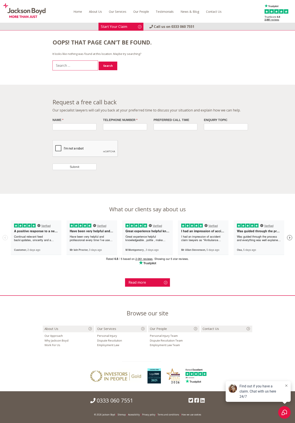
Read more (137, 282)
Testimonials (165, 12)
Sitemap (121, 414)
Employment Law (108, 345)
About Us (95, 12)
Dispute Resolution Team (166, 340)
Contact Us (214, 12)
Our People (141, 12)
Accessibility (134, 414)
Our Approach (53, 336)
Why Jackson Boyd (56, 340)
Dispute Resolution (109, 340)
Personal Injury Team (164, 336)
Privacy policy (148, 414)
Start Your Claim (114, 26)
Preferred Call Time (171, 120)
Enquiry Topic (215, 120)
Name (57, 120)
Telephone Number (120, 120)
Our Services (117, 12)
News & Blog (190, 12)
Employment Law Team (165, 345)
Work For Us (52, 345)
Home (77, 12)
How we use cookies (191, 414)
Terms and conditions (168, 414)
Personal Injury (107, 336)
